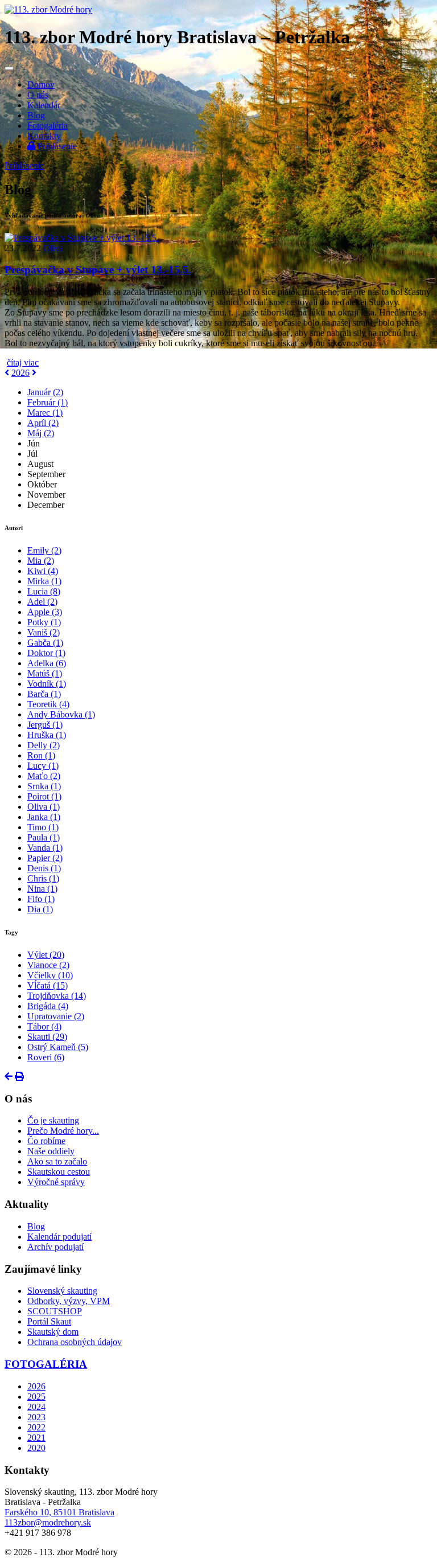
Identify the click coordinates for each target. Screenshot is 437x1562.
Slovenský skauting (62, 1290)
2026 (20, 373)
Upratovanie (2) (55, 1016)
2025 (36, 1396)
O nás (37, 95)
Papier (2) (45, 858)
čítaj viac (23, 362)
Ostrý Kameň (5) (57, 1047)
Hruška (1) (46, 735)
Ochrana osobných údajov (74, 1342)
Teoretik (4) (48, 704)
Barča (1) (44, 694)
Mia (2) (40, 560)
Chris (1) (43, 878)
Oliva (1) (43, 806)
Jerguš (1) (45, 724)
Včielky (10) (50, 975)
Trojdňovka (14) (56, 996)
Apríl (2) (43, 423)
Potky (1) (44, 622)
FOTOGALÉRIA (46, 1364)
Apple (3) (44, 612)
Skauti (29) (47, 1037)
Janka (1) (43, 817)
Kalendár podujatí (59, 1236)
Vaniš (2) (43, 632)
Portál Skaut (49, 1321)
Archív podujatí (55, 1247)
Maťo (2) (43, 776)
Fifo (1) (41, 899)
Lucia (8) (43, 591)
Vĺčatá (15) (47, 985)
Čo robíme (46, 1141)
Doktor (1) (46, 653)
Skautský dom (53, 1331)
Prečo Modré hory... (63, 1130)
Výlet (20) (45, 955)
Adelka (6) (46, 663)
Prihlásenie (56, 146)
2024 (36, 1407)
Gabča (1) (45, 642)
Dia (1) (40, 909)
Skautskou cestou (58, 1171)
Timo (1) (43, 827)
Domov (41, 84)
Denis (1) (44, 868)
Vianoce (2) (48, 965)
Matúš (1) (44, 673)
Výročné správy (56, 1182)
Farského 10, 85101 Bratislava (59, 1512)
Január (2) (45, 392)
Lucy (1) (43, 765)
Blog (36, 115)
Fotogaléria (47, 125)
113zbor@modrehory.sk (48, 1522)
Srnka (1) (44, 786)
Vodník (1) (46, 683)
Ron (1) (41, 755)
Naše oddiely (51, 1151)
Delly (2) (43, 745)
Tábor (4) (44, 1026)
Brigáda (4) (47, 1006)
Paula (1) (43, 837)
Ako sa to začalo (57, 1161)
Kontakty (44, 136)
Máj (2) (40, 433)
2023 (36, 1417)
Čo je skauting (53, 1120)
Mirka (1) (44, 581)
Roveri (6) (45, 1057)
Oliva (53, 248)
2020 (36, 1448)
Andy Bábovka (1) (61, 714)
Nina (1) (42, 888)
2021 (36, 1437)
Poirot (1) (44, 796)
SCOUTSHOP (54, 1311)
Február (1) (47, 402)
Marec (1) (45, 412)
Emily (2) (44, 550)
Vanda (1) (45, 847)
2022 (36, 1427)
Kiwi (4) (42, 571)
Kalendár (43, 105)
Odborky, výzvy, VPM (68, 1301)
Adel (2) (42, 601)
